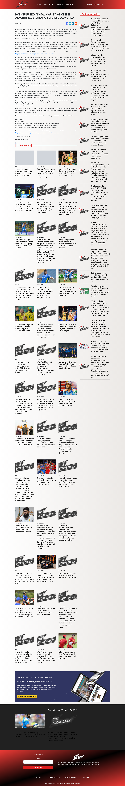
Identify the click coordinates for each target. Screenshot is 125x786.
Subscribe (38, 767)
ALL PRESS (60, 4)
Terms (38, 777)
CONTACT (69, 4)
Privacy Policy (54, 777)
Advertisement (70, 777)
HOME (39, 4)
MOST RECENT (49, 4)
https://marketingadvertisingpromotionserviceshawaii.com (35, 54)
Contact (86, 777)
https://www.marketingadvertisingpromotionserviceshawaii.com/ (37, 133)
